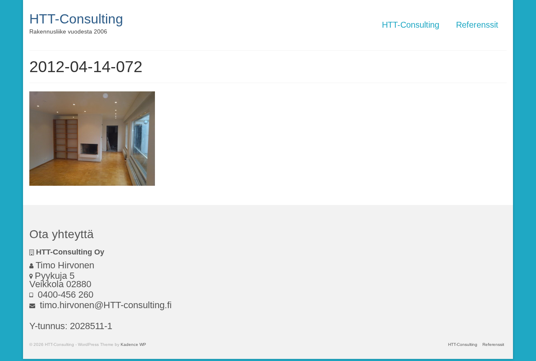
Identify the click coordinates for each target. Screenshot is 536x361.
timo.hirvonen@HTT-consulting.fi (104, 305)
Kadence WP (133, 344)
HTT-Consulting (76, 18)
